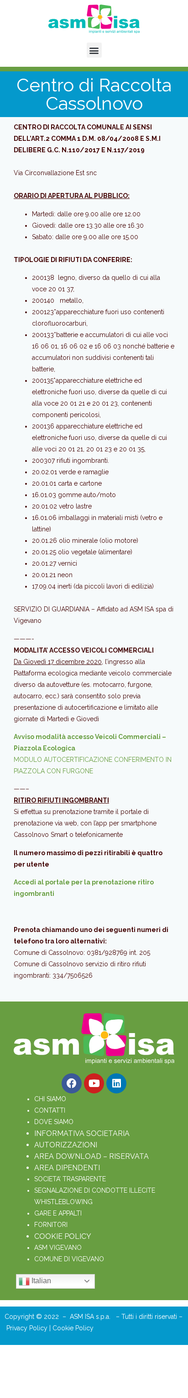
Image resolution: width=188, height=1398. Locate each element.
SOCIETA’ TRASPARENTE (70, 1179)
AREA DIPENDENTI (67, 1167)
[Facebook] (72, 1083)
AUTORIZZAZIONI (65, 1145)
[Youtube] (94, 1083)
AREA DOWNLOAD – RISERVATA (91, 1156)
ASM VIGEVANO (58, 1247)
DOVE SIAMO (53, 1121)
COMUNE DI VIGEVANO (69, 1259)
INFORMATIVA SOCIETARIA (82, 1133)
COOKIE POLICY (62, 1236)
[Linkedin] (116, 1083)
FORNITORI (51, 1224)
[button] (94, 50)
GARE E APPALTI (58, 1213)
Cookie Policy (73, 1328)
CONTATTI (49, 1110)
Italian (40, 1281)
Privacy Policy (27, 1328)
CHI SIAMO (50, 1099)
